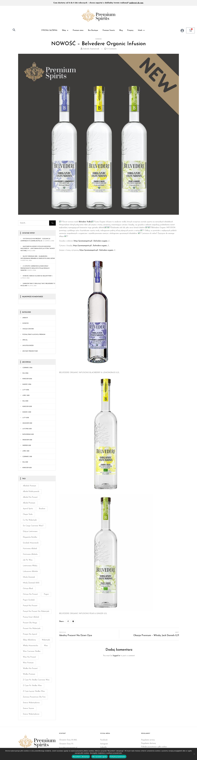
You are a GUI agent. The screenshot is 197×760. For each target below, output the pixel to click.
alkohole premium (29, 486)
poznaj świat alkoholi (31, 617)
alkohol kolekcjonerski (31, 491)
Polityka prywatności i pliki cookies (154, 747)
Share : (62, 621)
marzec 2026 (26, 384)
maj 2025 (25, 401)
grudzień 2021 (27, 423)
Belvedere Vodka (85, 222)
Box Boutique (93, 30)
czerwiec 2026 (27, 367)
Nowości (98, 39)
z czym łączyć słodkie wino (34, 691)
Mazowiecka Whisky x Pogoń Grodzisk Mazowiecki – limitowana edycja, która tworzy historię (38, 248)
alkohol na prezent (30, 497)
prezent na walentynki (31, 628)
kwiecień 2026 (27, 378)
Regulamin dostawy (148, 743)
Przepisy (130, 30)
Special (25, 340)
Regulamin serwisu (148, 740)
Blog (121, 30)
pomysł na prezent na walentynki (36, 611)
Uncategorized (28, 345)
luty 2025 (25, 417)
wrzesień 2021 (27, 439)
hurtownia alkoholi (30, 549)
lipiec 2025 (26, 395)
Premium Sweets (109, 30)
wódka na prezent (30, 668)
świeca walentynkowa (31, 703)
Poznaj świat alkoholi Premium (33, 334)
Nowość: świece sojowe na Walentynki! (37, 276)
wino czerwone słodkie (31, 651)
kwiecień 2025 (27, 406)
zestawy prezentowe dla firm (34, 697)
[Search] (52, 223)
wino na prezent (29, 657)
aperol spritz (28, 509)
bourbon (42, 509)
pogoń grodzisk (29, 600)
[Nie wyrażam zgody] (194, 754)
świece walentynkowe (31, 714)
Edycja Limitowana (30, 531)
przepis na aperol (30, 634)
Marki (140, 30)
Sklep (64, 30)
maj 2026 (25, 373)
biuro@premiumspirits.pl (68, 748)
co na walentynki (30, 520)
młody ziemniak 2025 (31, 583)
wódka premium (29, 674)
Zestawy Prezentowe (30, 351)
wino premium (28, 663)
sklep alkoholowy (29, 640)
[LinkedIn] (73, 621)
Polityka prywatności (117, 756)
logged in (116, 656)
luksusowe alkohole (30, 571)
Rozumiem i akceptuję (81, 756)
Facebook (104, 740)
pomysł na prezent (30, 606)
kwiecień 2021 (27, 467)
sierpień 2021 (26, 445)
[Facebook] (68, 621)
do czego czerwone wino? (33, 526)
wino (46, 646)
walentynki (46, 640)
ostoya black (28, 588)
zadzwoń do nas (136, 3)
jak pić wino (27, 560)
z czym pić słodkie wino (32, 685)
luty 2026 (25, 390)
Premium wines (78, 30)
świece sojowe (28, 708)
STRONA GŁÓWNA (49, 30)
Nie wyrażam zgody (99, 756)
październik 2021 (28, 434)
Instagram (104, 744)
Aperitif (25, 317)
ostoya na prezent (30, 594)
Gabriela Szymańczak (91, 49)
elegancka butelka (30, 537)
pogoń (46, 594)
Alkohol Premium (29, 503)
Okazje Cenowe (28, 329)
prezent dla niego (30, 623)
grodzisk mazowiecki (31, 543)
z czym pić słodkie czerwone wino (36, 680)
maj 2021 (25, 462)
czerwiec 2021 (27, 456)
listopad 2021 (27, 428)
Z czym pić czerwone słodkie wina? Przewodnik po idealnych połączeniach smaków (35, 268)
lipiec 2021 (25, 451)
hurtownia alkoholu (30, 554)
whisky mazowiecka (30, 646)
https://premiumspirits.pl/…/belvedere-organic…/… (92, 241)
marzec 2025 (26, 412)
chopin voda (27, 514)
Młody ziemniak (29, 577)
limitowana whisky (30, 566)
